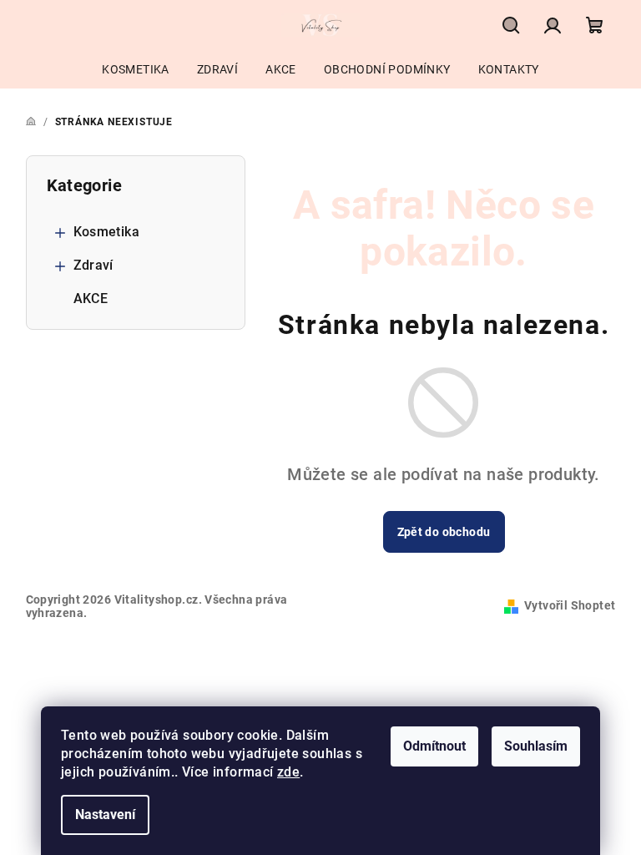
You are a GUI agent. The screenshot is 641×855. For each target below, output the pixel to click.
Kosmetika (106, 232)
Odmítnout (434, 746)
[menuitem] (135, 69)
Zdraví (93, 265)
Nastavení (105, 814)
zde (288, 772)
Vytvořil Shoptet (569, 605)
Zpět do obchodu (444, 532)
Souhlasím (536, 746)
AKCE (91, 298)
